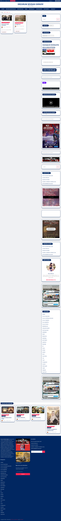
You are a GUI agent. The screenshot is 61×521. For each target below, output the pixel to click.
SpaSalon (43, 352)
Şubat (7, 12)
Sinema (43, 348)
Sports (43, 354)
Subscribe (22, 474)
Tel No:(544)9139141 (51, 229)
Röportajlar (31, 9)
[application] (50, 103)
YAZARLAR (53, 9)
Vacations (44, 364)
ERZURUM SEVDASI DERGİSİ (30, 4)
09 (9, 12)
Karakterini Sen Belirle (45, 179)
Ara (44, 82)
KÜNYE (43, 334)
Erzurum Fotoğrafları (45, 320)
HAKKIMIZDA (44, 332)
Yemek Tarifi (44, 372)
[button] (51, 102)
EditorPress (16, 519)
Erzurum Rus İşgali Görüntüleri (5, 24)
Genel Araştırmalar (45, 330)
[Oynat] (43, 106)
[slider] (50, 106)
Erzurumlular (20, 9)
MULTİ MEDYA (44, 340)
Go (57, 19)
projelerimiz (44, 342)
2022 (5, 12)
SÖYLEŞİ (43, 350)
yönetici (17, 26)
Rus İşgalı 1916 (17, 24)
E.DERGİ (43, 314)
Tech (43, 358)
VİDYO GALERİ (44, 366)
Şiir (42, 346)
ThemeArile (21, 519)
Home (2, 12)
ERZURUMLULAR (45, 326)
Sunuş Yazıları (44, 356)
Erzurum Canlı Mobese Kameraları (47, 318)
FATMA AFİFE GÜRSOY (46, 328)
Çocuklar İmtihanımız (45, 177)
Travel (43, 360)
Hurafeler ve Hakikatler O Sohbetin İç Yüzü (49, 181)
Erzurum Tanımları (45, 324)
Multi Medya (46, 9)
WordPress (12, 519)
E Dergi (2, 9)
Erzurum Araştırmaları (11, 9)
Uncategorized (44, 362)
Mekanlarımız (39, 9)
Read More (4, 32)
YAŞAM (26, 9)
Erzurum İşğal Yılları (45, 322)
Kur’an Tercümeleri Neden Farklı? (47, 175)
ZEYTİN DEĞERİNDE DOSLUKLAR (47, 183)
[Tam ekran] (58, 106)
